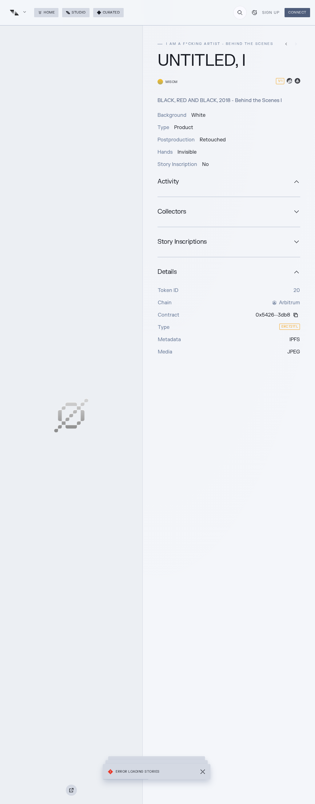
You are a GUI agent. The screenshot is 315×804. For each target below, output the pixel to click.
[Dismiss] (202, 771)
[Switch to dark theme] (254, 12)
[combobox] (240, 12)
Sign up (271, 12)
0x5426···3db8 (273, 315)
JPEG (293, 352)
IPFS (294, 340)
